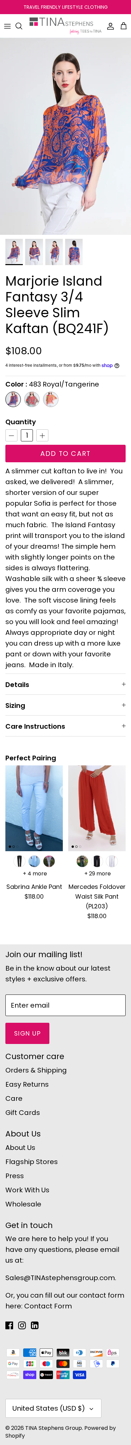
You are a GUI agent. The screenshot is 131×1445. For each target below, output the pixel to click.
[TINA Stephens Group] (65, 25)
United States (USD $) (48, 1408)
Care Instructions (35, 726)
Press (14, 1176)
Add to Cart (65, 453)
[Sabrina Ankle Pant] (34, 808)
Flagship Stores (31, 1161)
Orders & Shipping (36, 1070)
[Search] (22, 26)
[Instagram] (22, 1325)
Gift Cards (22, 1112)
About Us (20, 1147)
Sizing (15, 705)
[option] (65, 136)
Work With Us (27, 1190)
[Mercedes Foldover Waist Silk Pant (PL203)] (97, 808)
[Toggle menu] (7, 26)
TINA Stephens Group (53, 1428)
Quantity (20, 422)
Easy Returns (27, 1084)
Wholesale (23, 1204)
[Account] (108, 26)
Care (14, 1098)
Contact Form (48, 1306)
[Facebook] (9, 1325)
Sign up (27, 1033)
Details (17, 684)
